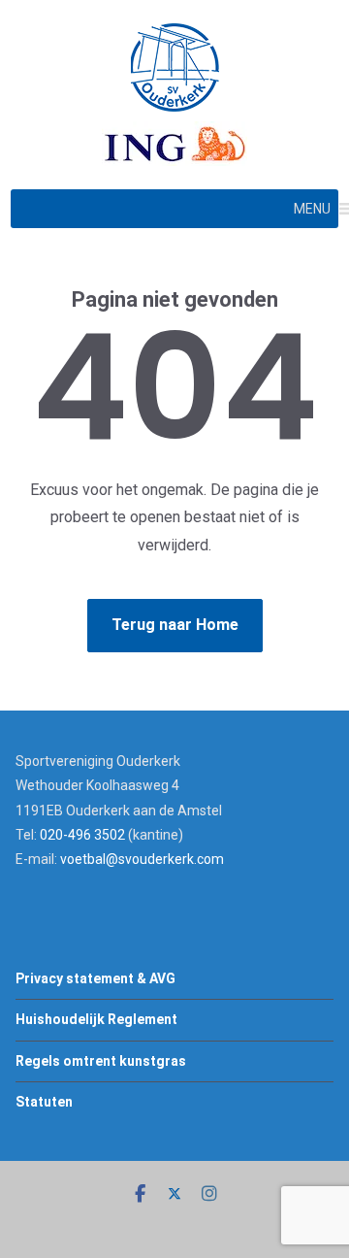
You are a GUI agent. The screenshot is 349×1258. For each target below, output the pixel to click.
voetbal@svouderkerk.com (142, 859)
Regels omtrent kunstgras (101, 1061)
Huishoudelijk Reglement (96, 1019)
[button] (312, 208)
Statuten (44, 1101)
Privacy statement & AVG (95, 978)
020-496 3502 (82, 835)
